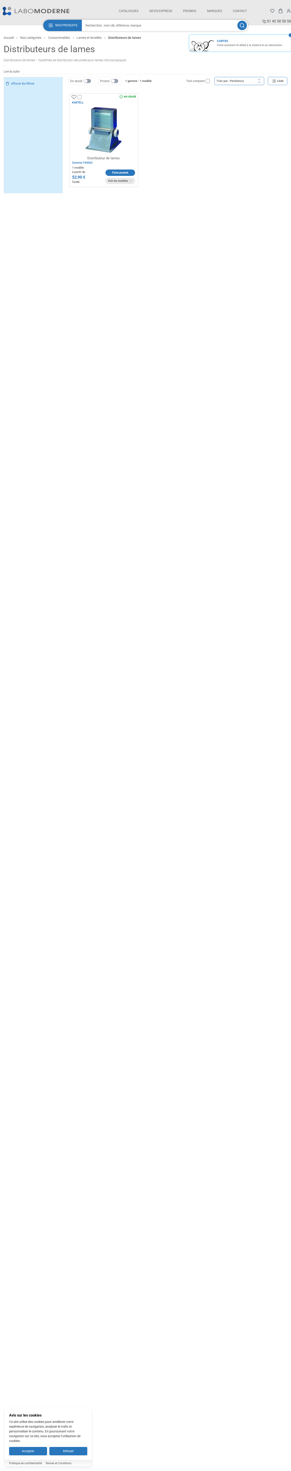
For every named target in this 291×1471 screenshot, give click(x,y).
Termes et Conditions (58, 1463)
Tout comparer (195, 81)
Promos (189, 11)
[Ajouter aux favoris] (74, 97)
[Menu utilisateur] (288, 11)
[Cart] (280, 11)
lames (31, 60)
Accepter (28, 1451)
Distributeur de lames (103, 158)
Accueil (9, 37)
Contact (240, 11)
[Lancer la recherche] (242, 25)
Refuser (68, 1451)
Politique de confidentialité (25, 1463)
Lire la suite (12, 71)
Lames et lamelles (89, 37)
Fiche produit (120, 172)
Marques (214, 11)
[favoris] (272, 11)
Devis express (160, 11)
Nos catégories (30, 37)
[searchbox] (159, 25)
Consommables (59, 37)
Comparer (88, 97)
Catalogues (128, 11)
